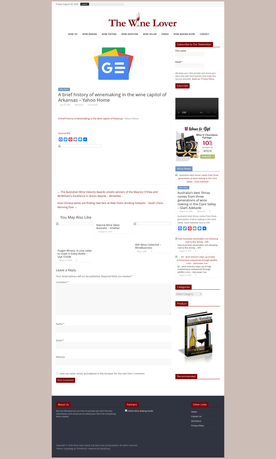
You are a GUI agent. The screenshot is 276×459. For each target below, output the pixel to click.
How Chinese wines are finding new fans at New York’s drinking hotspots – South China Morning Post (110, 205)
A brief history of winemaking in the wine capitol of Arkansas (90, 118)
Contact (204, 34)
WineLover (79, 105)
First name (180, 50)
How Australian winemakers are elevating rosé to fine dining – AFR (197, 246)
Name (60, 324)
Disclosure (196, 421)
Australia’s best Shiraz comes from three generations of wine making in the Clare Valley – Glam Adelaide (197, 200)
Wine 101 (73, 34)
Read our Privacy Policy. (203, 79)
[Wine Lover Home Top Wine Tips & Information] (59, 34)
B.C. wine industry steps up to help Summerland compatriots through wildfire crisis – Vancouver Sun (194, 269)
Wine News (64, 89)
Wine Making (90, 34)
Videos (165, 34)
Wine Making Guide (184, 34)
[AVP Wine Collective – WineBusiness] (152, 223)
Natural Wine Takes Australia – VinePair (108, 226)
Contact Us (196, 416)
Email (60, 340)
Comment (62, 282)
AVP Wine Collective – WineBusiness (148, 246)
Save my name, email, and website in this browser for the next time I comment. (102, 373)
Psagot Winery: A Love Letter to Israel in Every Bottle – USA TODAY (74, 253)
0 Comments (92, 105)
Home (194, 411)
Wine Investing (129, 34)
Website (60, 357)
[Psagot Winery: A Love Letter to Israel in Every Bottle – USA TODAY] (74, 223)
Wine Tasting (109, 34)
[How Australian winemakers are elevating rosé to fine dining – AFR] (196, 238)
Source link (64, 133)
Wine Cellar (150, 34)
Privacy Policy (197, 425)
